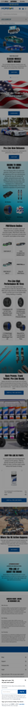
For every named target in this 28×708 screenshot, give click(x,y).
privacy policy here (16, 699)
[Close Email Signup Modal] (25, 680)
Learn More (21, 704)
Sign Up (22, 691)
